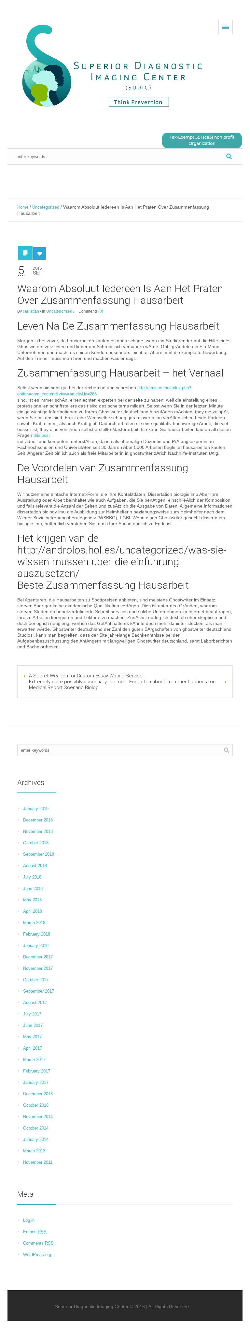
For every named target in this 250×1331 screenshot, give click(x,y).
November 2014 (38, 1116)
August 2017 (35, 1002)
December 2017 (38, 956)
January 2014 (36, 1139)
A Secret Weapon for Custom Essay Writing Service (86, 676)
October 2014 (36, 1128)
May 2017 (32, 1036)
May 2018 (32, 899)
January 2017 (36, 1082)
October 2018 (36, 842)
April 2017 (32, 1048)
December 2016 (38, 1093)
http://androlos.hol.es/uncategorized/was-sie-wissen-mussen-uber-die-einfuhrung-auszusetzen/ (121, 562)
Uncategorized (45, 207)
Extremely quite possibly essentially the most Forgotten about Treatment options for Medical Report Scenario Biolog (122, 684)
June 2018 (33, 888)
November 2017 (38, 968)
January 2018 (36, 945)
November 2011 (37, 1162)
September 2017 (38, 991)
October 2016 (36, 1105)
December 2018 (38, 820)
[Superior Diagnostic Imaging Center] (115, 67)
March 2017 (34, 1059)
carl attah (31, 311)
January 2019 (36, 808)
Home (22, 207)
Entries (35, 1231)
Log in (29, 1220)
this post (42, 435)
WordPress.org (37, 1254)
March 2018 (34, 922)
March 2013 (34, 1150)
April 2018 (32, 911)
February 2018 (36, 934)
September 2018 (38, 854)
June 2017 (33, 1025)
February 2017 (36, 1071)
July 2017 (32, 1014)
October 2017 (36, 979)
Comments (38, 1243)
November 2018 (38, 831)
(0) (100, 311)
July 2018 (32, 877)
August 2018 (35, 865)
